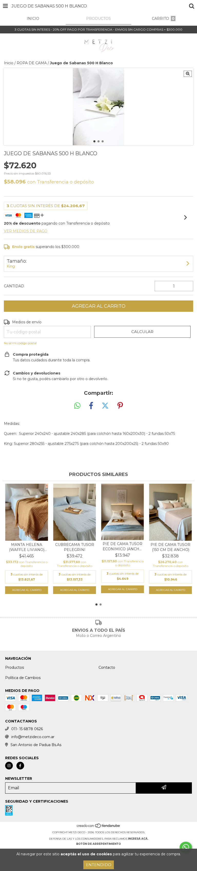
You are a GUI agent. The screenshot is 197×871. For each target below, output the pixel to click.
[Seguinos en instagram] (9, 765)
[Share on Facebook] (91, 406)
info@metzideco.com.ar (32, 737)
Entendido (98, 864)
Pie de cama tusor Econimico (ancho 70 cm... (122, 547)
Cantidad (14, 286)
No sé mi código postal (20, 343)
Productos (14, 667)
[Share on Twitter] (105, 406)
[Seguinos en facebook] (20, 765)
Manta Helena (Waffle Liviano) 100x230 (26, 547)
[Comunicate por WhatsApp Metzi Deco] (186, 847)
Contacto (106, 667)
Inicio (8, 63)
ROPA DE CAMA (32, 63)
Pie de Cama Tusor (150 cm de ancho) (170, 547)
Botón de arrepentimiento (98, 844)
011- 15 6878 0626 (27, 729)
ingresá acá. (138, 838)
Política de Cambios (23, 677)
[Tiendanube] (98, 827)
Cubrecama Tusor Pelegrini (74, 547)
